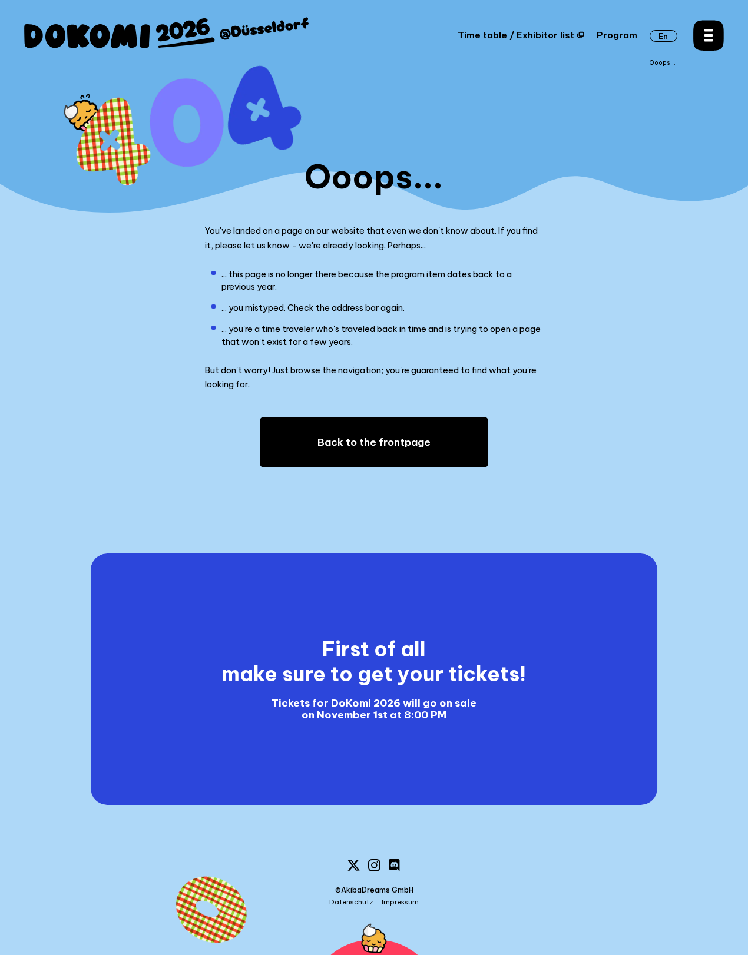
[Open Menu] (708, 35)
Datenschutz (351, 902)
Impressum (400, 902)
